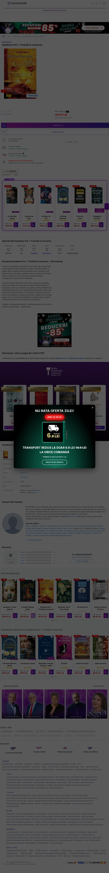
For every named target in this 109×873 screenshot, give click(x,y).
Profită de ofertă (54, 462)
